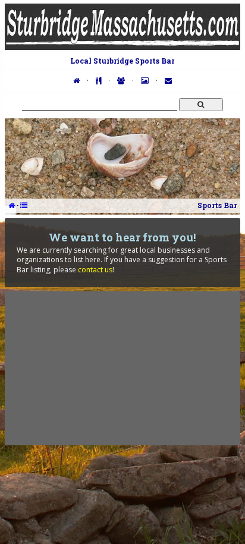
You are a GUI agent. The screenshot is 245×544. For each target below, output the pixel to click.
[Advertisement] (122, 368)
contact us (95, 270)
